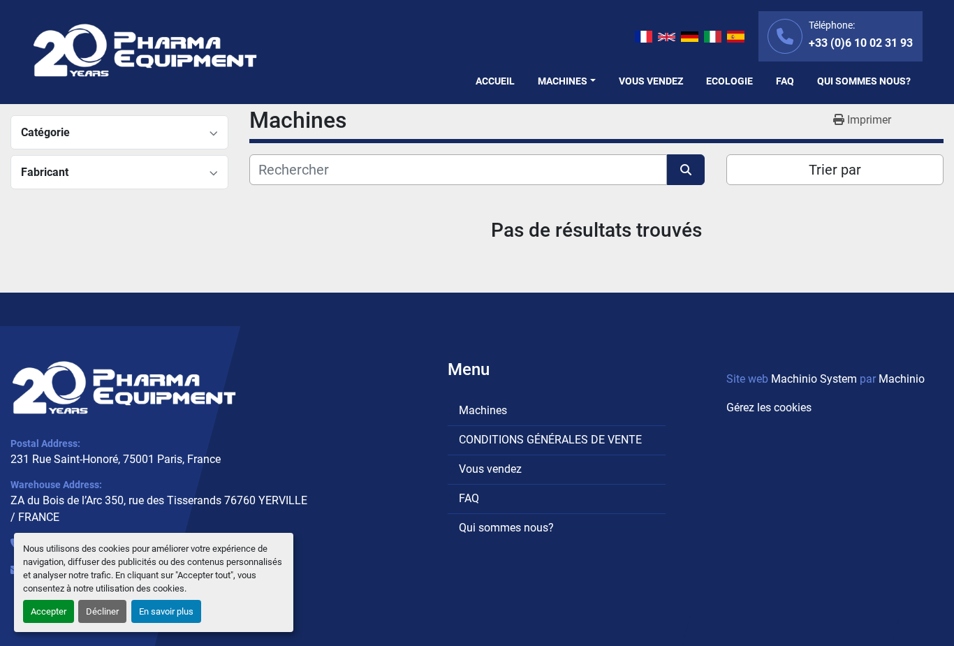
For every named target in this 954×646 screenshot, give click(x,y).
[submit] (686, 169)
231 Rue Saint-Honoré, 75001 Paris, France (115, 459)
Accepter (48, 611)
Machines (562, 81)
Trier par (835, 169)
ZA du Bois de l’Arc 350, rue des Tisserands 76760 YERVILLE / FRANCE (158, 509)
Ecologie (729, 81)
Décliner (102, 611)
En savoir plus (166, 611)
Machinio (902, 379)
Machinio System (814, 379)
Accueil (495, 81)
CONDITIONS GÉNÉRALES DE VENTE (550, 439)
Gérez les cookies (769, 407)
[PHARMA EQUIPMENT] (123, 388)
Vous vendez (651, 81)
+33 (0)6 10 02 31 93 (861, 43)
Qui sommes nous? (864, 81)
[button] (567, 81)
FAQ (785, 81)
